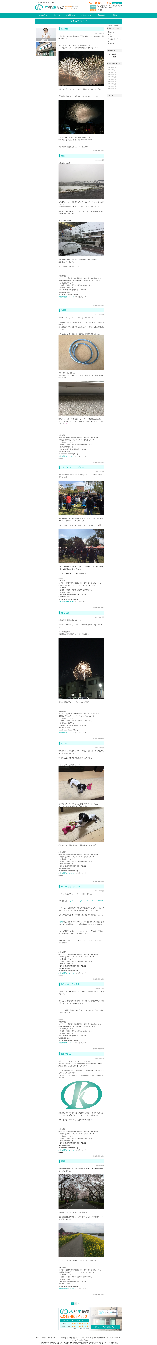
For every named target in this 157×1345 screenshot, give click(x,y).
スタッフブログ (115, 1338)
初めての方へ (42, 15)
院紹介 (44, 1338)
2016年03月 (112, 86)
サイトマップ (73, 1340)
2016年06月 (112, 79)
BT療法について (86, 15)
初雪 (63, 155)
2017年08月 (112, 67)
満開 (63, 1161)
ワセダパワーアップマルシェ (74, 467)
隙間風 (64, 310)
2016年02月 (112, 88)
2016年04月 (112, 84)
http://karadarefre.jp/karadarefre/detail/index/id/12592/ (86, 901)
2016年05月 (112, 81)
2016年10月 (112, 72)
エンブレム (66, 1054)
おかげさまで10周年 (70, 984)
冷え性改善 (70, 1338)
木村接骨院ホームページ (67, 297)
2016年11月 (112, 70)
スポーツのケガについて (84, 1338)
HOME (38, 1338)
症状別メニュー (53, 1338)
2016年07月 (112, 77)
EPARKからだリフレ (70, 886)
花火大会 (65, 29)
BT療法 (61, 922)
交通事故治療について (100, 1338)
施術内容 (57, 15)
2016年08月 (112, 74)
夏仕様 (64, 743)
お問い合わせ (83, 1340)
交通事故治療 (100, 15)
